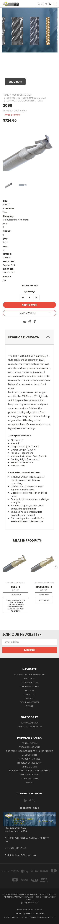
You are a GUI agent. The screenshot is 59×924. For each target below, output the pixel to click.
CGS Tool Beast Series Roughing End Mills (29, 770)
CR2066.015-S (43, 587)
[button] (15, 81)
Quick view (15, 594)
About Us (29, 690)
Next (56, 567)
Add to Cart (43, 600)
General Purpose (30, 743)
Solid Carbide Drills (29, 774)
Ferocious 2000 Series (29, 747)
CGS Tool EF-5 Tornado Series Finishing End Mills (29, 751)
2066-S (15, 587)
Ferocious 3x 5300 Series (29, 763)
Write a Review (12, 114)
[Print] (29, 321)
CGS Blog (29, 698)
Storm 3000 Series (29, 778)
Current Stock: (29, 285)
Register (35, 702)
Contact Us (29, 694)
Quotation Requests (29, 686)
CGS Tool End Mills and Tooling (29, 674)
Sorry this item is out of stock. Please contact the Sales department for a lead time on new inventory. (15, 605)
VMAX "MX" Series (29, 755)
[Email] (24, 321)
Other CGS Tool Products (29, 726)
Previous (3, 567)
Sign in (23, 702)
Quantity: (29, 291)
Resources (29, 678)
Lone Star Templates (35, 913)
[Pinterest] (34, 321)
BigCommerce (35, 909)
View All (29, 782)
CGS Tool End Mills (29, 723)
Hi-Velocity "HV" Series (29, 759)
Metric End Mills (29, 767)
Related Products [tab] (27, 541)
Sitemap (29, 706)
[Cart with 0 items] (50, 4)
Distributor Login (29, 682)
